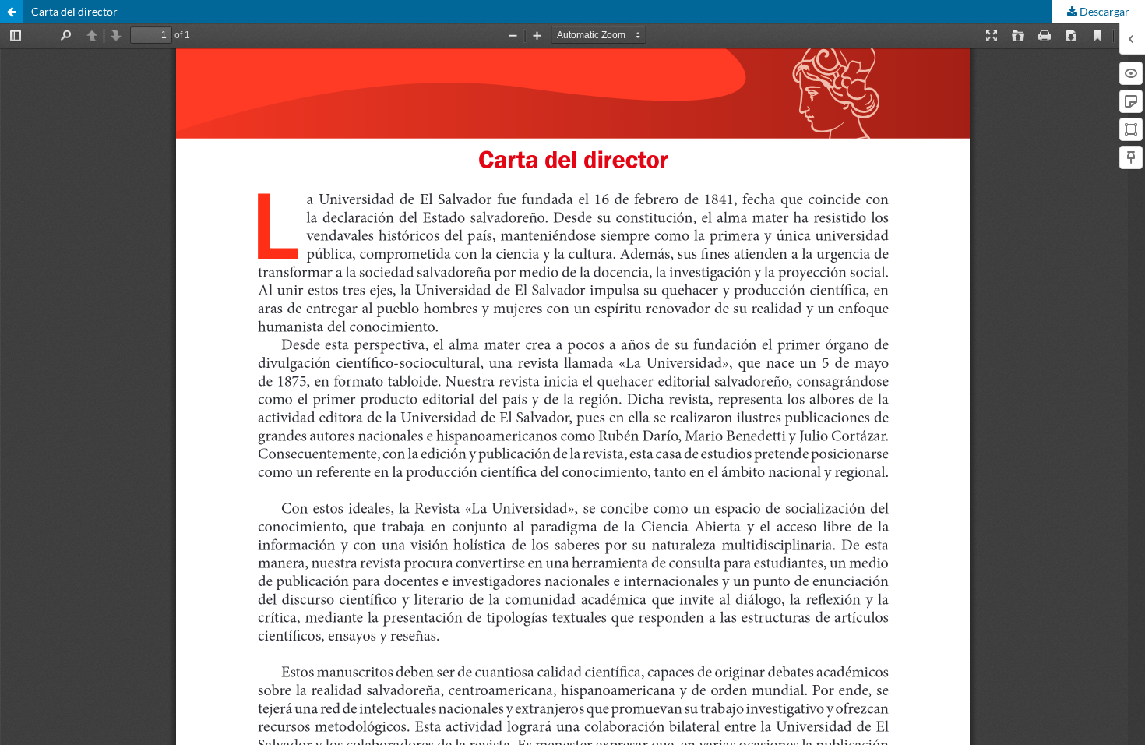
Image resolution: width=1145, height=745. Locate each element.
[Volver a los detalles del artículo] (11, 11)
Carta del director (74, 11)
